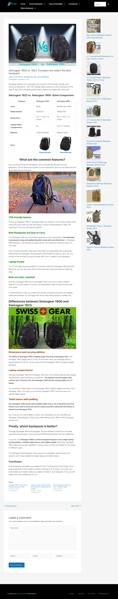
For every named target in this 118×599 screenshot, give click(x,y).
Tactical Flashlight (55, 4)
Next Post (76, 506)
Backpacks (28, 77)
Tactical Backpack (35, 4)
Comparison (73, 4)
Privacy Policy (91, 593)
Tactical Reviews (21, 593)
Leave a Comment (16, 77)
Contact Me (81, 593)
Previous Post (10, 506)
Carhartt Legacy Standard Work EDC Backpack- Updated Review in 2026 (41, 486)
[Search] (108, 4)
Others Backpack (27, 8)
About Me (71, 593)
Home (23, 4)
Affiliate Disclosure (104, 593)
